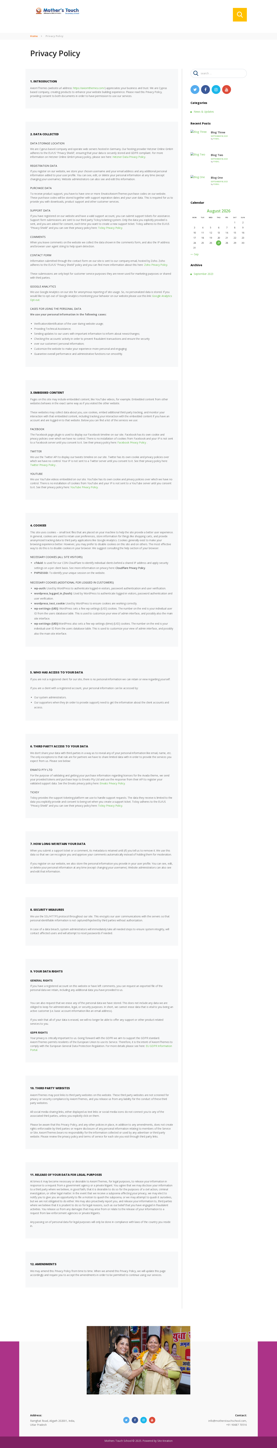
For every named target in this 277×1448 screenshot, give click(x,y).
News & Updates (204, 111)
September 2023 (203, 274)
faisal (216, 139)
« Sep (195, 254)
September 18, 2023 (219, 136)
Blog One (217, 177)
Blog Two (217, 155)
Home (34, 36)
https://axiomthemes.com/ (89, 88)
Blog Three (218, 132)
